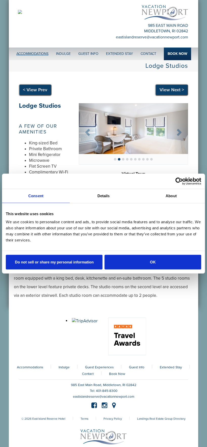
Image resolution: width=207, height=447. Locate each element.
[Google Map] (114, 406)
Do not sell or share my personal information (54, 262)
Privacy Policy (113, 418)
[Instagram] (104, 406)
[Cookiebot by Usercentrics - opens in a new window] (179, 181)
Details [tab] (103, 196)
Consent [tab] (35, 196)
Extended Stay (171, 367)
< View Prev (35, 90)
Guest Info (136, 367)
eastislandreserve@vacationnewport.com (152, 37)
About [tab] (171, 196)
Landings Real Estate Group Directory (161, 418)
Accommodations (30, 367)
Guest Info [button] (88, 54)
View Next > (172, 90)
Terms (84, 418)
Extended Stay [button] (119, 54)
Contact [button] (148, 54)
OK (153, 262)
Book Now (117, 374)
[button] (87, 130)
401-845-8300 (106, 391)
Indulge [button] (63, 54)
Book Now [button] (177, 54)
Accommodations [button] (32, 54)
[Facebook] (94, 406)
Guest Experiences (99, 367)
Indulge (64, 367)
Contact (88, 374)
